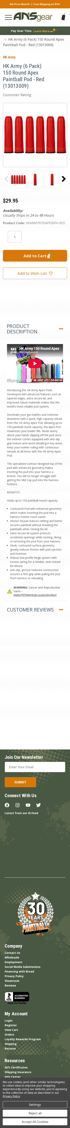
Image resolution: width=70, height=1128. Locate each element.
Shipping (11, 1044)
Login (8, 1020)
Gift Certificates (16, 1067)
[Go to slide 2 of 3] (64, 178)
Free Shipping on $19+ (46, 4)
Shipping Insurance (18, 1072)
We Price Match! (20, 4)
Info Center (13, 1077)
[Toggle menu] (8, 17)
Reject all (35, 1113)
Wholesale (12, 957)
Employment (13, 962)
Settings (35, 1105)
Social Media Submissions (22, 967)
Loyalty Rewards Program (23, 1039)
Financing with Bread (19, 971)
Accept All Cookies (35, 1122)
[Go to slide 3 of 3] (6, 178)
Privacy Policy (14, 976)
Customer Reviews (30, 609)
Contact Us (12, 953)
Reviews (10, 985)
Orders (9, 1034)
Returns (10, 1048)
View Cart (11, 1030)
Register (11, 1025)
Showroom (12, 981)
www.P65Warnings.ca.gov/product (35, 595)
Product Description (22, 329)
